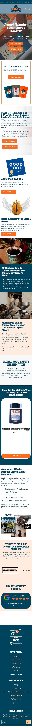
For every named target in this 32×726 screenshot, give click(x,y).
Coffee (16, 656)
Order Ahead (16, 49)
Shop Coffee (16, 43)
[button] (6, 9)
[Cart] (29, 9)
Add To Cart (16, 456)
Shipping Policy (16, 695)
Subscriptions (16, 663)
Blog (16, 685)
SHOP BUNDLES (16, 77)
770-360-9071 (16, 688)
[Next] (28, 429)
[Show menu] (2, 9)
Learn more (8, 192)
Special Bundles (16, 660)
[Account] (26, 9)
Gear (16, 670)
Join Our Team (16, 674)
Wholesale (16, 667)
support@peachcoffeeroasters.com (16, 692)
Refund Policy (16, 699)
